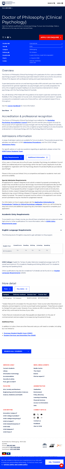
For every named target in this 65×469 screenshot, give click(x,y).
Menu (59, 3)
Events (36, 373)
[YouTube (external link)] (41, 414)
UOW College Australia (10, 416)
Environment (38, 392)
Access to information (41, 403)
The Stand (37, 371)
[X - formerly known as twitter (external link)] (38, 414)
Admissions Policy (8, 144)
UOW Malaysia (7, 429)
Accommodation (8, 376)
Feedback (37, 423)
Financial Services (39, 400)
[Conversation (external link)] (41, 418)
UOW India (6, 426)
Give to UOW (38, 426)
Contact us (37, 421)
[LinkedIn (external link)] (38, 418)
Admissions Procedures (32, 142)
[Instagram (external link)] (34, 418)
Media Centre (38, 368)
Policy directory (39, 395)
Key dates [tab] (20, 289)
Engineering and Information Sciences (15, 392)
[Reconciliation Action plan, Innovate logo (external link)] (44, 445)
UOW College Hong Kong (11, 418)
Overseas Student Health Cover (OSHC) (18, 333)
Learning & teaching (40, 397)
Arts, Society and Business (11, 389)
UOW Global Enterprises (11, 424)
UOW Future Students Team (12, 151)
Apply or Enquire (50, 37)
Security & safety (8, 379)
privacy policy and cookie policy (16, 464)
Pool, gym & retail (8, 382)
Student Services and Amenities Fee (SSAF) (20, 335)
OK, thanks (54, 462)
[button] (3, 37)
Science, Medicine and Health (12, 395)
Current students (8, 368)
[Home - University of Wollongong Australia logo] (8, 3)
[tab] (13, 157)
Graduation (37, 389)
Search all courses (13, 351)
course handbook (14, 106)
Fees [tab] (6, 289)
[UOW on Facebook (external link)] (34, 414)
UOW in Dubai (7, 421)
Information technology (11, 373)
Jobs (35, 405)
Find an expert (38, 376)
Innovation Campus (9, 413)
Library (5, 371)
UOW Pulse (6, 432)
